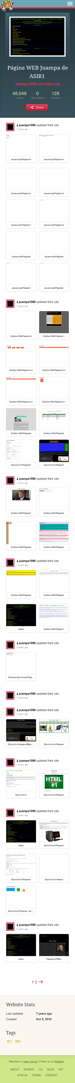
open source (30, 1061)
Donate (29, 1069)
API (61, 1069)
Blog (50, 1069)
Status (22, 1075)
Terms (36, 1075)
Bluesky (59, 1061)
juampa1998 (27, 125)
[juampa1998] (10, 127)
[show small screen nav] (70, 3)
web (17, 1041)
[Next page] (41, 982)
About (14, 1069)
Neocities (14, 1061)
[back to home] (7, 5)
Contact (51, 1075)
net (9, 1041)
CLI (41, 1069)
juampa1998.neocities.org (38, 83)
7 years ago (22, 129)
